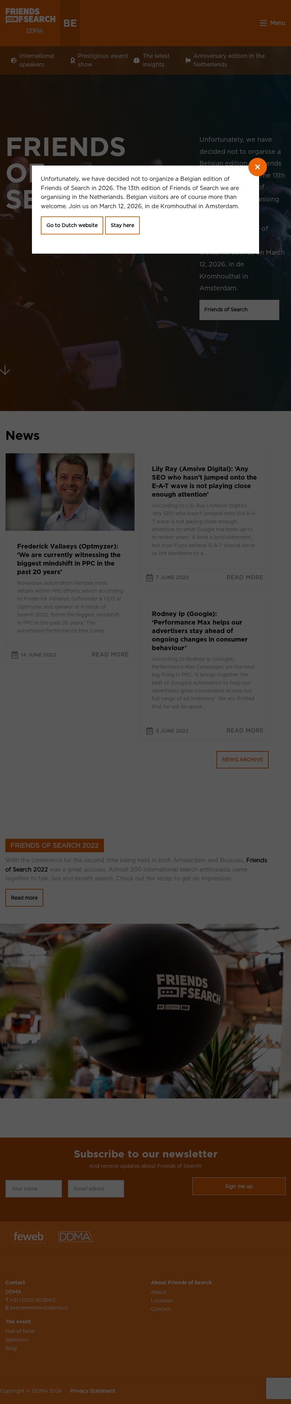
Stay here (122, 225)
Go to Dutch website (72, 225)
